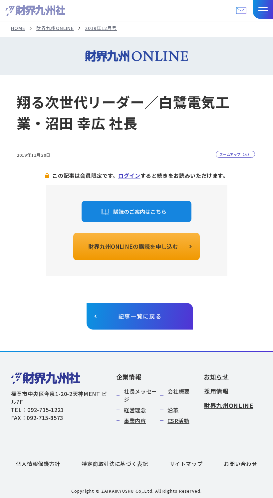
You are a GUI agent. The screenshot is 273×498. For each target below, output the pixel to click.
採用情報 (216, 391)
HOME (18, 28)
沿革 (172, 410)
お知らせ (216, 376)
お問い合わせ (240, 464)
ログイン (129, 175)
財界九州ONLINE (55, 28)
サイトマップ (186, 464)
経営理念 (135, 410)
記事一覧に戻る (140, 316)
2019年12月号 (101, 28)
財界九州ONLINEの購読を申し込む (133, 246)
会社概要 (178, 391)
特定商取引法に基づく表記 (115, 464)
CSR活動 (178, 421)
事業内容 (135, 421)
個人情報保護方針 (38, 464)
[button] (263, 9)
